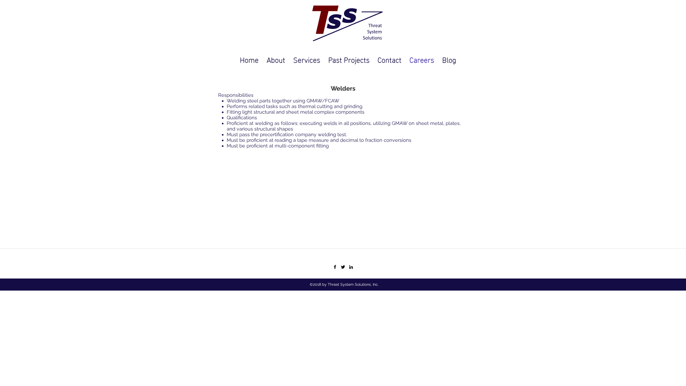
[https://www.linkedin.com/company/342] (351, 267)
